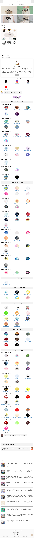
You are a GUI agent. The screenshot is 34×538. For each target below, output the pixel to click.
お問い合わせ (14, 530)
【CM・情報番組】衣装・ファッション (7, 441)
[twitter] (16, 75)
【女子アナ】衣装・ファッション (6, 439)
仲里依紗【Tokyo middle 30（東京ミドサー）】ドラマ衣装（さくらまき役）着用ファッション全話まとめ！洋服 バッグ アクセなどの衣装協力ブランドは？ (19, 471)
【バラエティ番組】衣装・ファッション (7, 440)
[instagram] (18, 75)
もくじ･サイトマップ (19, 530)
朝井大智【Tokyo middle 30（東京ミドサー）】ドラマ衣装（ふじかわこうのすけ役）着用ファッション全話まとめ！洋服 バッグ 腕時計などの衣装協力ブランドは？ (19, 477)
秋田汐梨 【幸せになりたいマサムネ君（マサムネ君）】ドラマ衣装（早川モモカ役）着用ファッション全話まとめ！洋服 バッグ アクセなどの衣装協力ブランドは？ (19, 490)
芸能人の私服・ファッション (6, 438)
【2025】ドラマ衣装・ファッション (6, 453)
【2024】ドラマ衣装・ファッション (6, 454)
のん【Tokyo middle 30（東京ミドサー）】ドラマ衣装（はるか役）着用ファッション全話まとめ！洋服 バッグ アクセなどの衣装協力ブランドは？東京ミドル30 (19, 465)
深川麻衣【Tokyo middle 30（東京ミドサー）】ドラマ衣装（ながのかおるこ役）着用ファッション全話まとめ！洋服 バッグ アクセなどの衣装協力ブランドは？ (19, 484)
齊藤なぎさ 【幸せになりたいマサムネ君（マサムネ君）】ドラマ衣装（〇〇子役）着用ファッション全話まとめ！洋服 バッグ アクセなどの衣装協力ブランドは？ (19, 496)
